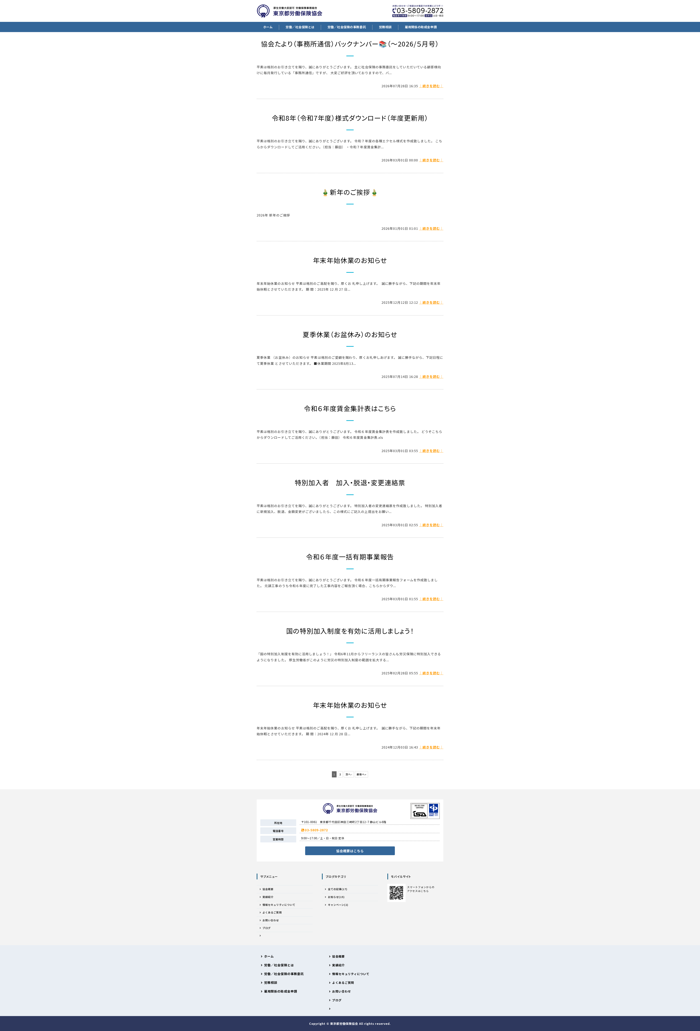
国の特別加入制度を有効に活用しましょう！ (350, 630)
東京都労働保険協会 (344, 1023)
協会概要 (267, 889)
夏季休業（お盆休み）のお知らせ (350, 334)
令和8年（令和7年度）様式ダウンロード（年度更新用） (350, 117)
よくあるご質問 (272, 912)
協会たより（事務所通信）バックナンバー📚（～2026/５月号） (350, 43)
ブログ (266, 928)
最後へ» (361, 774)
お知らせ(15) (336, 897)
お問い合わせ (270, 920)
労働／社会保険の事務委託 (347, 27)
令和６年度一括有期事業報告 (350, 556)
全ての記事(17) (337, 889)
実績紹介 (267, 897)
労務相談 (385, 27)
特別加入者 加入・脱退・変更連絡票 (350, 482)
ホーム (268, 27)
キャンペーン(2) (338, 905)
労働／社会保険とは (300, 27)
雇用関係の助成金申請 (421, 27)
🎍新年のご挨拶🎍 (350, 192)
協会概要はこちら (350, 850)
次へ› (348, 774)
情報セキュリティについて (278, 905)
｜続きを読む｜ (431, 85)
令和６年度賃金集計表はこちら (350, 408)
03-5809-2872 (316, 830)
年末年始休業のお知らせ (350, 260)
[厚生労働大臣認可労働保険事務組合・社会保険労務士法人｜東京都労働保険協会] (289, 11)
